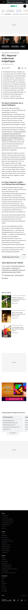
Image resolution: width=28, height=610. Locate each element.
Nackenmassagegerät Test (8, 420)
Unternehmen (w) (5, 548)
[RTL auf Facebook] (10, 600)
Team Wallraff (8, 14)
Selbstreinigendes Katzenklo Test (10, 422)
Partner (3, 531)
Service (3, 555)
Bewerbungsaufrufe (6, 524)
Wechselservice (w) (6, 544)
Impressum (4, 559)
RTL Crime (4, 587)
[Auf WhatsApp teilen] (25, 68)
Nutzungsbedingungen (6, 565)
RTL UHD (4, 526)
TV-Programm (5, 517)
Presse (3, 581)
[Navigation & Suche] (24, 6)
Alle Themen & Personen (7, 519)
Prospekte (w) (5, 552)
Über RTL (4, 577)
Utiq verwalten (5, 570)
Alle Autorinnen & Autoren (7, 520)
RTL (2, 14)
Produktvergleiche (6, 539)
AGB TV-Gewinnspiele (6, 567)
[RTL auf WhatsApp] (25, 600)
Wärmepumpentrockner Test (9, 424)
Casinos (3, 533)
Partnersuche (5, 537)
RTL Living (4, 589)
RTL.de (3, 513)
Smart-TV (4, 528)
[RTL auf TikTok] (18, 600)
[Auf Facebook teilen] (19, 68)
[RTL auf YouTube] (22, 600)
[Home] (14, 6)
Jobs (3, 579)
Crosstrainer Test (6, 429)
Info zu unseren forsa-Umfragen (9, 572)
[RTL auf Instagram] (14, 600)
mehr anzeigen (12, 432)
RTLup (3, 585)
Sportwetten (4, 535)
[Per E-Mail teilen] (22, 68)
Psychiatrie (5, 278)
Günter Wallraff (19, 275)
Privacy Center (5, 561)
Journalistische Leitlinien (7, 522)
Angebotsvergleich (6, 546)
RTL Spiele (4, 583)
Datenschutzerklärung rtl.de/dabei (9, 568)
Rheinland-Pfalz (9, 275)
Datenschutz (4, 563)
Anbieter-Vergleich (6, 550)
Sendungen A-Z (5, 515)
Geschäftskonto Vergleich (7, 541)
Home (3, 595)
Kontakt (3, 557)
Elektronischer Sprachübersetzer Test (11, 427)
